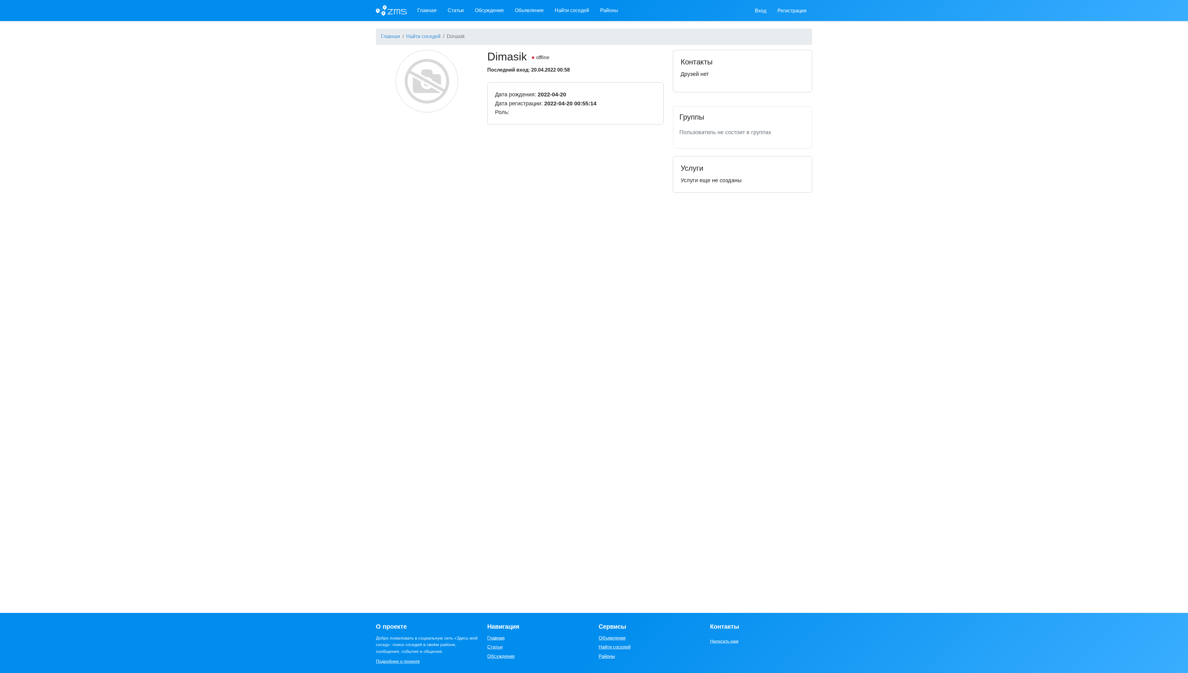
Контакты (724, 626)
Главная (427, 10)
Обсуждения (489, 10)
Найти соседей (572, 10)
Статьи (456, 10)
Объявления (529, 10)
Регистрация (792, 10)
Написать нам (724, 641)
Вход (760, 10)
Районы (609, 10)
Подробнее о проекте (398, 661)
